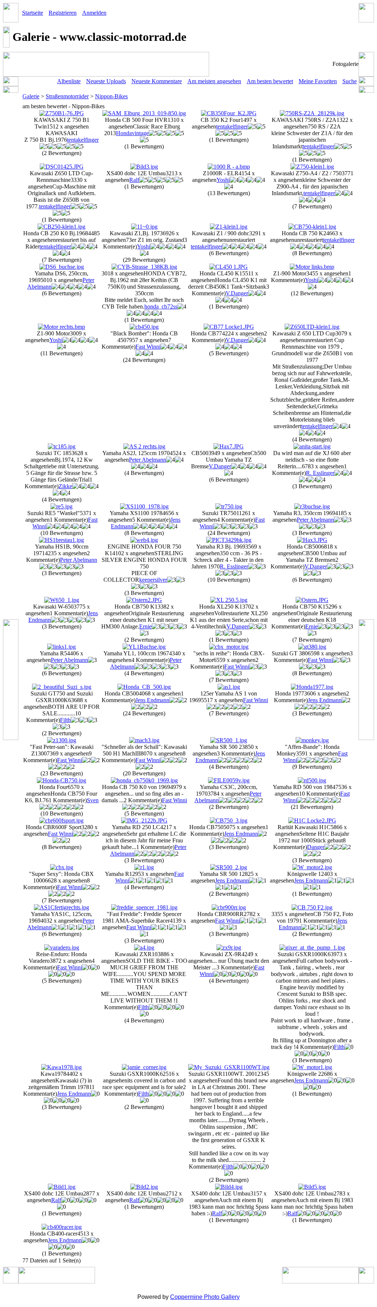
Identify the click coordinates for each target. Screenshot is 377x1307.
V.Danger (237, 293)
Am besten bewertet (270, 81)
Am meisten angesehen (214, 81)
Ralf (134, 180)
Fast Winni (148, 347)
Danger (315, 847)
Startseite (32, 13)
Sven (93, 800)
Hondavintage (132, 133)
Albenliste (69, 81)
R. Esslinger (320, 473)
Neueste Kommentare (156, 81)
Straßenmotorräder (67, 96)
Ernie (145, 626)
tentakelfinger (83, 140)
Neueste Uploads (106, 81)
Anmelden (94, 13)
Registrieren (63, 13)
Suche (349, 81)
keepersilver (153, 580)
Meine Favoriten (318, 81)
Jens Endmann (152, 700)
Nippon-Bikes (111, 96)
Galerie (30, 96)
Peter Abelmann (147, 460)
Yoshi (223, 180)
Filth (65, 720)
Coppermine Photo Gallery (205, 1297)
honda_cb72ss (160, 306)
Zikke (65, 486)
